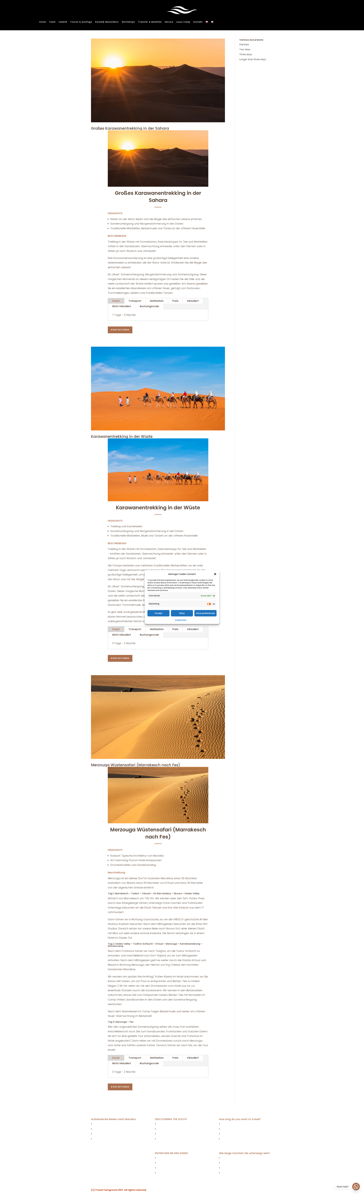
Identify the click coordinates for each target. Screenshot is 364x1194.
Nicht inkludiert (121, 306)
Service (169, 22)
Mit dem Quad (165, 1173)
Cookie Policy (180, 620)
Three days (245, 54)
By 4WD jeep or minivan (170, 1133)
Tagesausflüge (101, 1123)
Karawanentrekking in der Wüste (122, 436)
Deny (182, 613)
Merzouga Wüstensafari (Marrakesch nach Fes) (135, 765)
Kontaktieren (120, 329)
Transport (135, 301)
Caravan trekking (167, 1123)
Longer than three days (252, 59)
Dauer (116, 301)
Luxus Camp (183, 22)
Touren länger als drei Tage (109, 1138)
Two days (244, 49)
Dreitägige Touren (103, 1133)
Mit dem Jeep (165, 1162)
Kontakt (198, 22)
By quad (161, 1138)
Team (52, 22)
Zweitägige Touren (103, 1128)
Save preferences (205, 613)
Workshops (128, 22)
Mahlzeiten (157, 301)
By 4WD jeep (164, 1128)
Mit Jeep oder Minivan (169, 1167)
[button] (215, 574)
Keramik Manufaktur (107, 22)
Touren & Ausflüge (81, 22)
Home (42, 22)
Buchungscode (149, 306)
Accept (158, 613)
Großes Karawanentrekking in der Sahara (130, 128)
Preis (175, 301)
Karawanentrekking (168, 1157)
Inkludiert (193, 301)
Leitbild (63, 22)
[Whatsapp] (356, 1186)
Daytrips (244, 44)
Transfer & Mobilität (150, 22)
